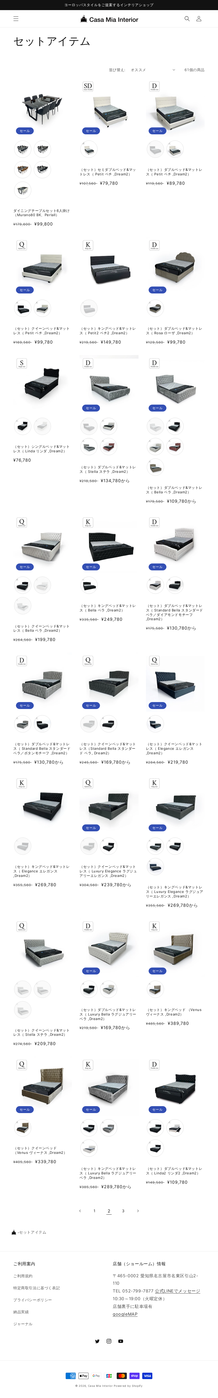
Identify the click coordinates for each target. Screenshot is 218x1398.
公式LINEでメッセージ (177, 1291)
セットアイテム (32, 1232)
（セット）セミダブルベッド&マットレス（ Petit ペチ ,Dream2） (107, 171)
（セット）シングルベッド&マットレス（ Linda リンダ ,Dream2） (41, 448)
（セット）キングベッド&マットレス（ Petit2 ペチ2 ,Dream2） (107, 330)
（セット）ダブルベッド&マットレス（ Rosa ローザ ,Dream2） (174, 330)
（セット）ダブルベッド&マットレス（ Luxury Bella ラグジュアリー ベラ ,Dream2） (107, 1014)
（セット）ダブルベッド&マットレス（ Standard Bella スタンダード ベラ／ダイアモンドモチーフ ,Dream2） (174, 612)
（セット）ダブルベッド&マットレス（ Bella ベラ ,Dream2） (174, 489)
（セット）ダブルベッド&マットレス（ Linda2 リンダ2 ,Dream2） (174, 1170)
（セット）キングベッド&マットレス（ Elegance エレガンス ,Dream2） (41, 871)
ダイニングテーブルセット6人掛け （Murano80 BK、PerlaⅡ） (41, 212)
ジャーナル (23, 1324)
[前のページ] (80, 1211)
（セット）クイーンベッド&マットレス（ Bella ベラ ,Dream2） (41, 628)
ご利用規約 (23, 1276)
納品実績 (21, 1312)
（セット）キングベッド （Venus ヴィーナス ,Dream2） (174, 1012)
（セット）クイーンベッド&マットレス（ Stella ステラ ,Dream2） (41, 1032)
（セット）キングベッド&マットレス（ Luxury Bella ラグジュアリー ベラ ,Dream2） (107, 1173)
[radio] (22, 149)
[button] (16, 19)
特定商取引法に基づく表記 (36, 1288)
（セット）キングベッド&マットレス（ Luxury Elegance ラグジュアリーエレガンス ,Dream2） (174, 891)
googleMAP (125, 1314)
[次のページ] (138, 1211)
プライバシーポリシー (32, 1300)
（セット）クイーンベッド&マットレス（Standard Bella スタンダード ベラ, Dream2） (107, 748)
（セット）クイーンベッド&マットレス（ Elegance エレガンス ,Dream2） (174, 748)
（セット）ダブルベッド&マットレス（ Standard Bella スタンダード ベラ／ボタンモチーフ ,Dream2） (41, 748)
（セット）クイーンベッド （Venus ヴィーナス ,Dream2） (40, 1150)
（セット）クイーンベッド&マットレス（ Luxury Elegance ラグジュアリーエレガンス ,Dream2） (108, 871)
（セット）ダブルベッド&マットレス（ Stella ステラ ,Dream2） (107, 469)
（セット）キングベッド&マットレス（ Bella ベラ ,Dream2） (107, 607)
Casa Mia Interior (100, 1385)
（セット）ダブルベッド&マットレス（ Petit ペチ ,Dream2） (174, 171)
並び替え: (117, 69)
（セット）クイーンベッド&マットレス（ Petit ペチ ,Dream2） (41, 330)
